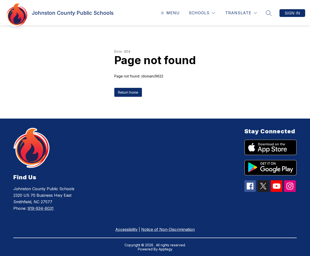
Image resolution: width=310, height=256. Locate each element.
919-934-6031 (41, 208)
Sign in (292, 13)
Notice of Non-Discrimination (168, 229)
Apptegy (165, 249)
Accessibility (126, 229)
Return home (128, 92)
